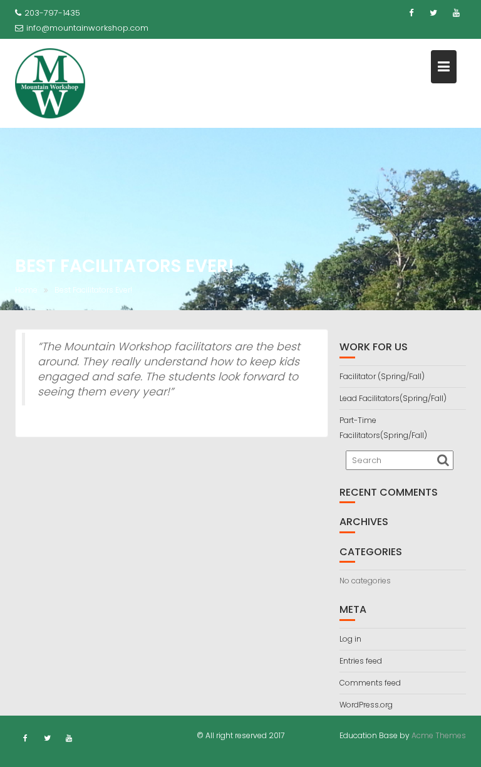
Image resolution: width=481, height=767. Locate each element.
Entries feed (360, 660)
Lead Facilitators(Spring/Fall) (393, 398)
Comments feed (370, 682)
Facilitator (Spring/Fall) (382, 376)
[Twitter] (433, 13)
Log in (350, 639)
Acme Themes (438, 735)
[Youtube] (456, 13)
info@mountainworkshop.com (87, 28)
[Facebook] (411, 13)
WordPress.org (366, 704)
